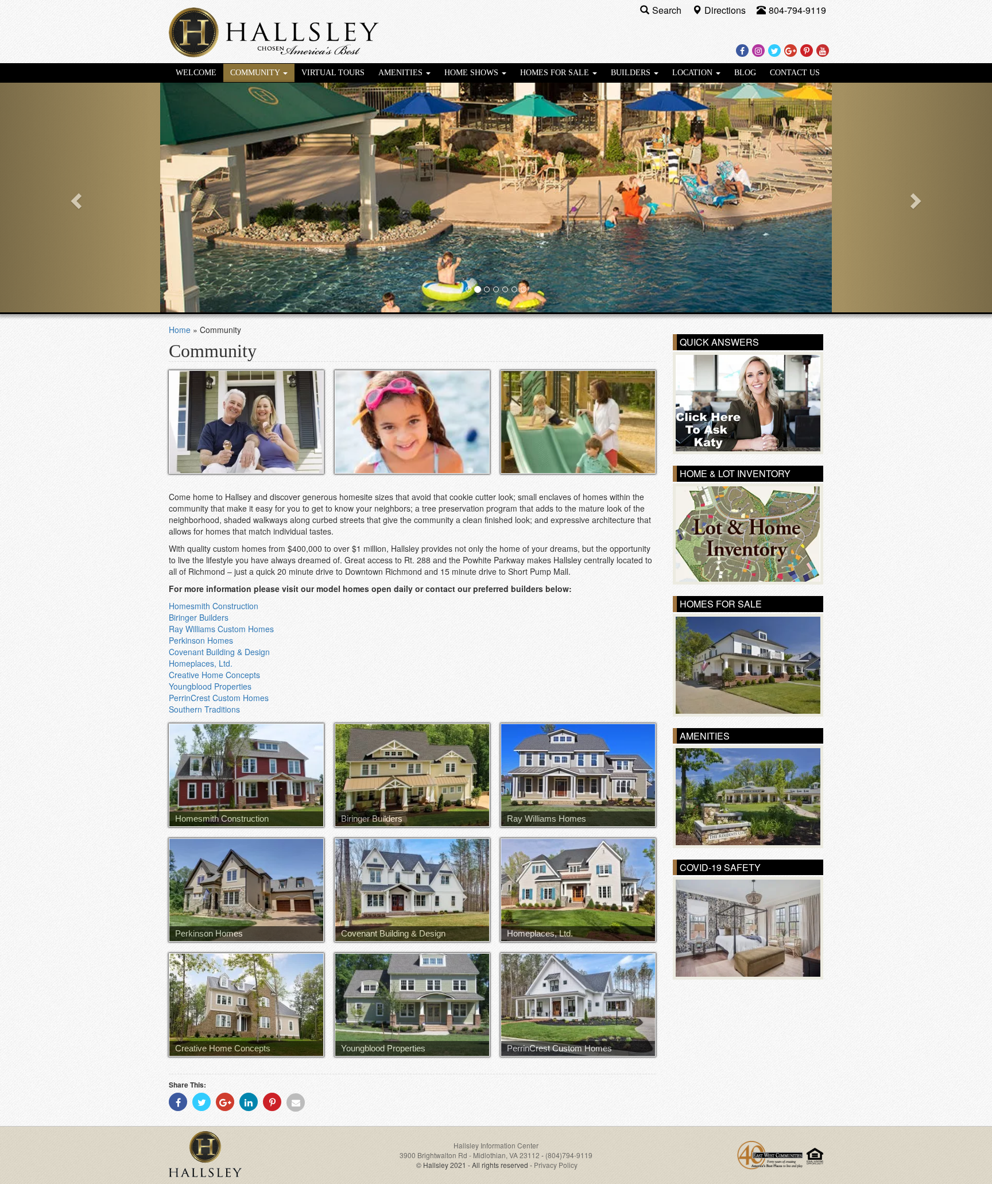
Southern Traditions (204, 709)
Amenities (401, 72)
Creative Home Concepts (214, 674)
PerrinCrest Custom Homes (219, 697)
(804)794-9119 (568, 1155)
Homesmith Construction (213, 606)
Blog (745, 72)
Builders (632, 72)
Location (693, 72)
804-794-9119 (797, 10)
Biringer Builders (198, 617)
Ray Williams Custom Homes (221, 628)
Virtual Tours (333, 72)
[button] (74, 197)
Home (180, 329)
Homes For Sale (555, 72)
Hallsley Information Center (496, 1145)
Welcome (196, 72)
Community (256, 72)
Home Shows (472, 72)
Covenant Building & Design (219, 651)
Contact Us (795, 72)
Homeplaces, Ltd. (200, 663)
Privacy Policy (556, 1165)
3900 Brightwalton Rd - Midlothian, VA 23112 (470, 1155)
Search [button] (668, 10)
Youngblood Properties (210, 686)
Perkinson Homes (201, 640)
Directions (726, 10)
